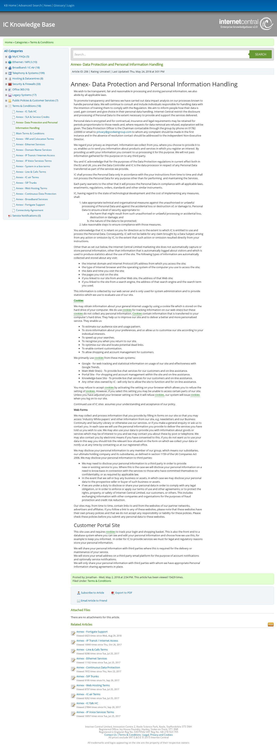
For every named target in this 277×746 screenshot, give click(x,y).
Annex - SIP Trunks (26, 182)
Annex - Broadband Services (32, 199)
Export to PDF (123, 592)
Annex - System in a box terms (33, 166)
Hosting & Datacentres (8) (27, 78)
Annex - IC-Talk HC (26, 111)
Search (260, 54)
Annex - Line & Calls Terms (31, 171)
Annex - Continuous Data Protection (36, 193)
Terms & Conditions (42, 42)
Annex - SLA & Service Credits (32, 117)
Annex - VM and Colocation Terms (35, 139)
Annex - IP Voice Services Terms (34, 161)
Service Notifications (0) (26, 215)
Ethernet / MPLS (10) (24, 62)
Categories (21, 42)
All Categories (13, 51)
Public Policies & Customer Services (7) (35, 100)
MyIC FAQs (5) (20, 56)
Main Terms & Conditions (30, 133)
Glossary (59, 5)
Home (8, 42)
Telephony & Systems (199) (28, 73)
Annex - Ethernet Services (30, 144)
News (48, 5)
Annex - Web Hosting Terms (31, 188)
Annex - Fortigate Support (30, 204)
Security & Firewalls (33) (26, 84)
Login (70, 5)
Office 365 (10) (20, 89)
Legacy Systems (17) (24, 95)
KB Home (10, 5)
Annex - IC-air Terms (27, 177)
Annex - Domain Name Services (34, 150)
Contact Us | (111, 734)
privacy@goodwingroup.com (114, 132)
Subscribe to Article (92, 592)
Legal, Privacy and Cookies (158, 734)
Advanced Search (30, 5)
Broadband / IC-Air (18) (26, 67)
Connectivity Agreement (29, 210)
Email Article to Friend (93, 600)
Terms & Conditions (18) (26, 106)
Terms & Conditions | (131, 734)
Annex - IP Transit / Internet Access (35, 155)
